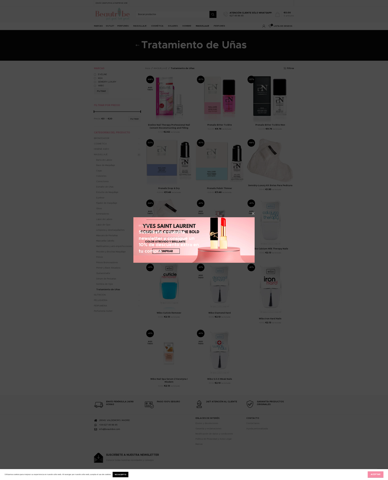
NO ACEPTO (120, 474)
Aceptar (375, 474)
